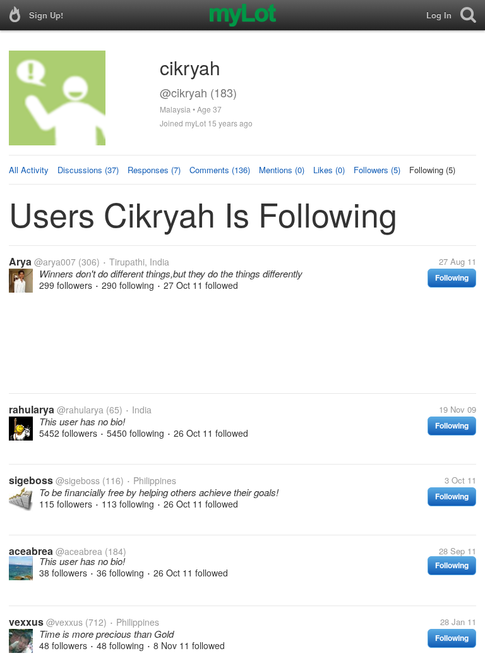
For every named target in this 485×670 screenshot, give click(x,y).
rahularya (31, 409)
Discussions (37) (88, 170)
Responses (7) (154, 170)
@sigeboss (78, 480)
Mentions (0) (281, 170)
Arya (20, 261)
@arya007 (55, 261)
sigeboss (31, 480)
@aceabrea (79, 551)
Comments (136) (219, 170)
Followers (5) (377, 170)
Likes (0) (329, 170)
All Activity (29, 170)
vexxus (26, 621)
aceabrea (31, 551)
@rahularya (80, 409)
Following (452, 277)
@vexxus (64, 622)
